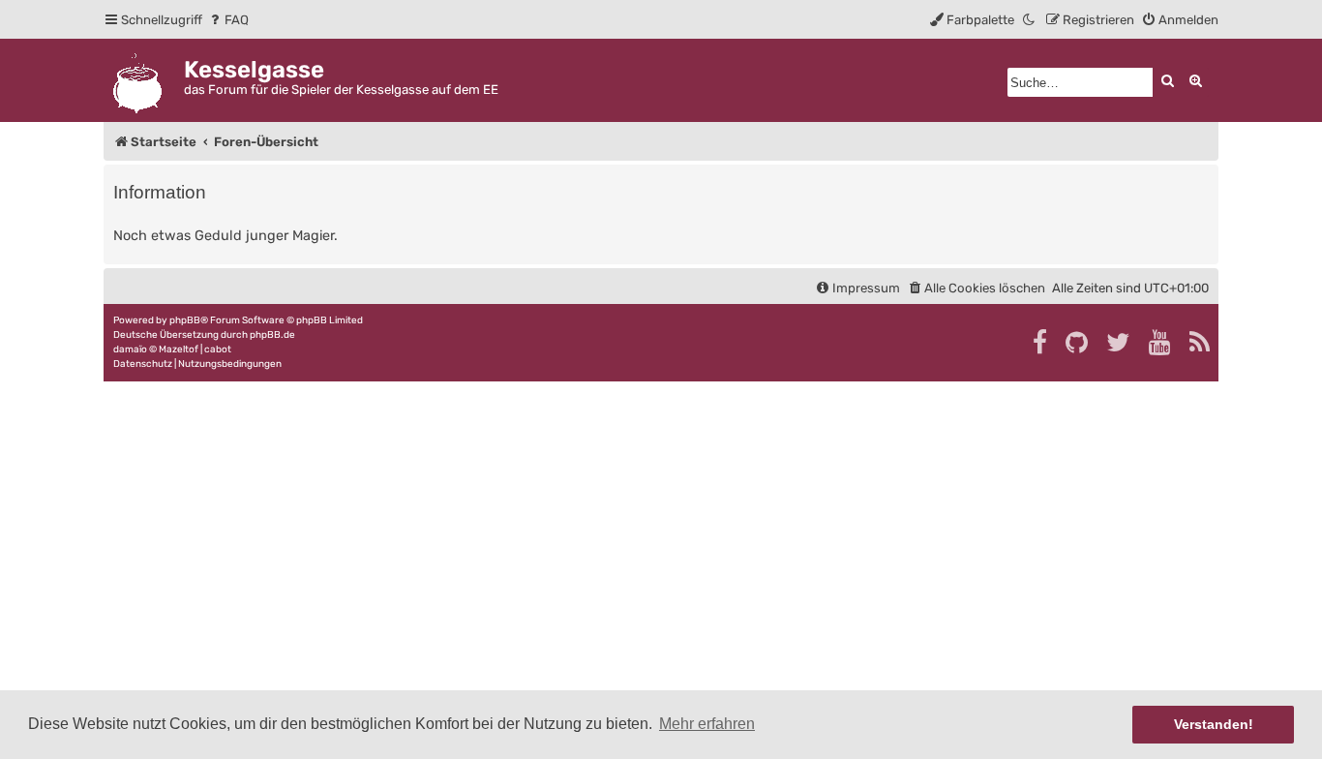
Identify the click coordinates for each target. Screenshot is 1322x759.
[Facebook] (1041, 342)
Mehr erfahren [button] (707, 723)
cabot (217, 349)
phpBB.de (272, 335)
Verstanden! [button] (1213, 724)
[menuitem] (228, 20)
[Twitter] (1119, 342)
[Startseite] (144, 80)
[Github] (1078, 342)
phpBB (184, 320)
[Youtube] (1161, 342)
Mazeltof (178, 349)
